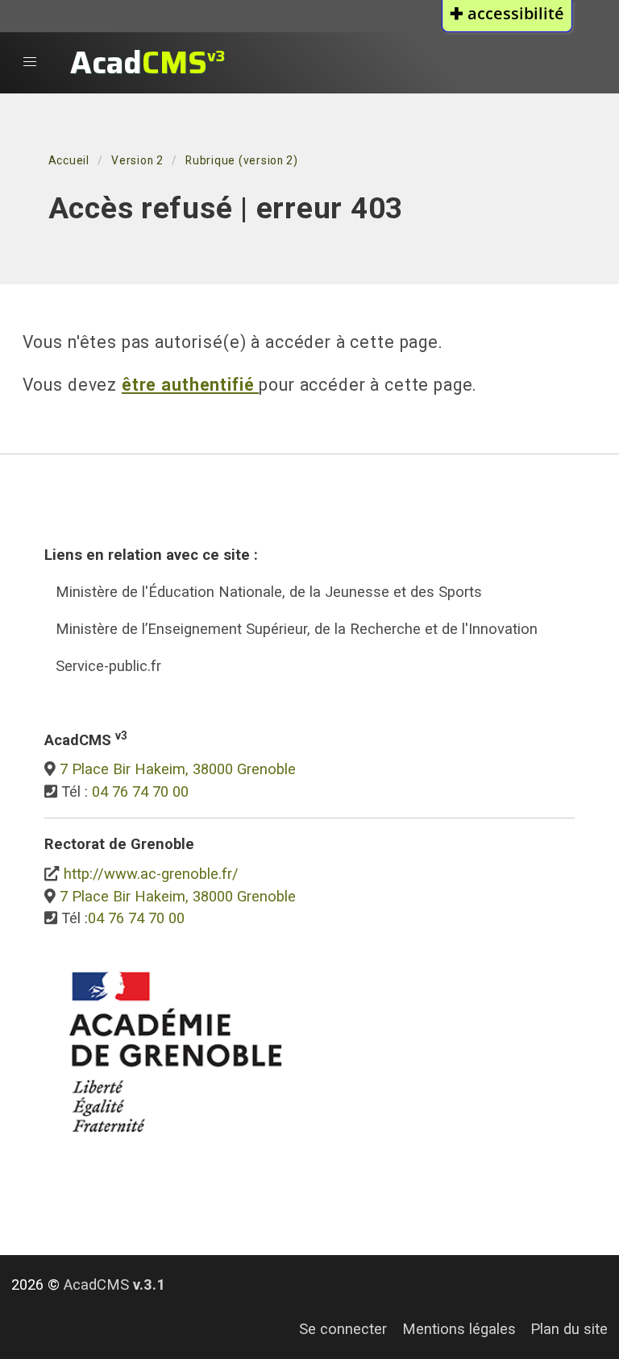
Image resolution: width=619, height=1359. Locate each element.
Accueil (68, 160)
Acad (147, 62)
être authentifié (190, 385)
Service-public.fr (108, 665)
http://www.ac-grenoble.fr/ (151, 873)
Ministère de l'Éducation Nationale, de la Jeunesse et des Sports (269, 591)
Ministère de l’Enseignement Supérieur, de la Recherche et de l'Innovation (297, 628)
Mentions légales (459, 1328)
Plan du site (569, 1328)
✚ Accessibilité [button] (507, 13)
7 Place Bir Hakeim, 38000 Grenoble (178, 768)
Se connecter (343, 1328)
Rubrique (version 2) (241, 160)
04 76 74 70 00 (140, 791)
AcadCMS (114, 1284)
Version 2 (137, 160)
